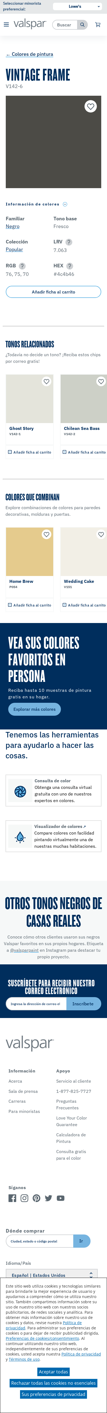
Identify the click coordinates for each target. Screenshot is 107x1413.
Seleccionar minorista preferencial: (22, 6)
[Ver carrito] (98, 25)
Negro (12, 226)
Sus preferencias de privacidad (53, 1394)
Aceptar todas (53, 1372)
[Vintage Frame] (90, 107)
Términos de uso (24, 1359)
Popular (14, 249)
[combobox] (65, 24)
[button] (6, 25)
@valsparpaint (24, 950)
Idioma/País (18, 1263)
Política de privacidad (81, 1354)
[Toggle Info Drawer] (65, 204)
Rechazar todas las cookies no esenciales (53, 1383)
